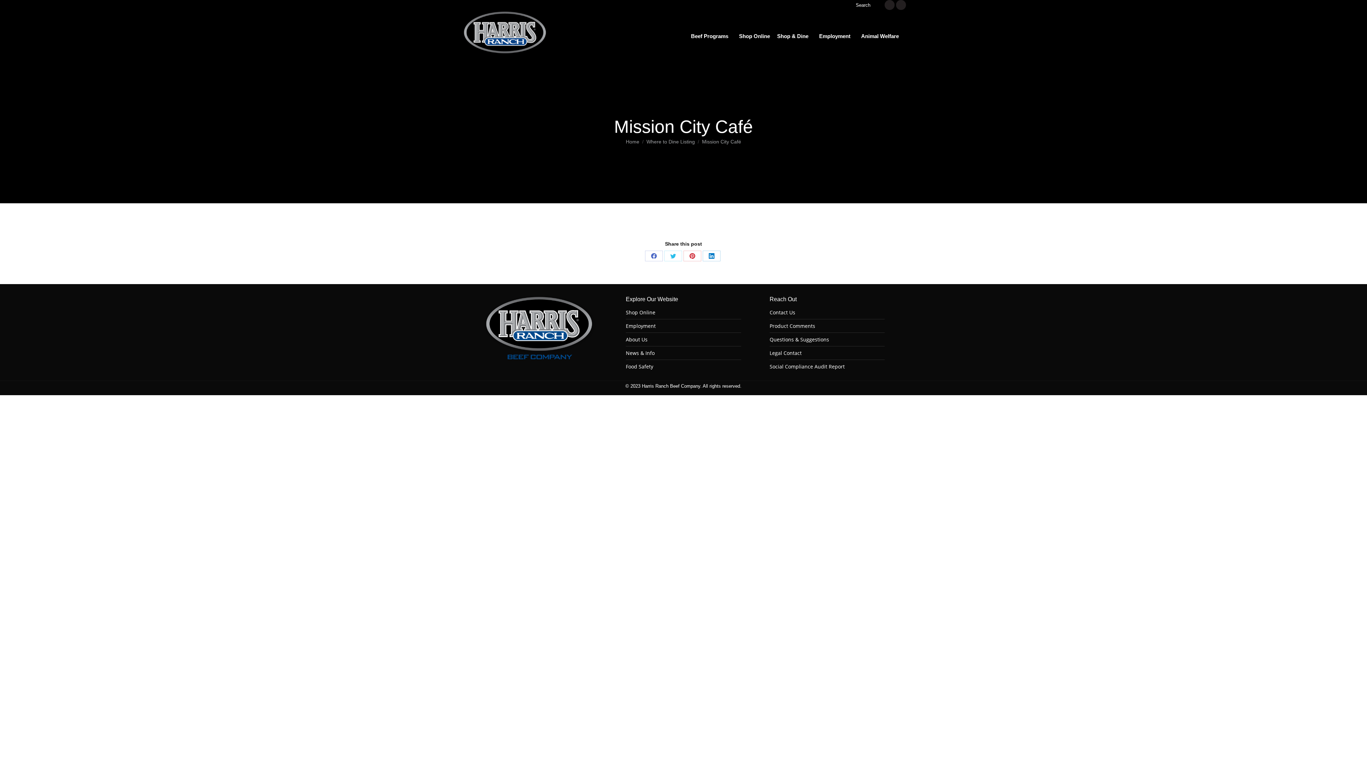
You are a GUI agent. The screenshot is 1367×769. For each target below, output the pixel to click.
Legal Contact (786, 353)
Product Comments (792, 326)
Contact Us (782, 312)
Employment (641, 326)
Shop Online (640, 312)
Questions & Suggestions (799, 339)
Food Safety (639, 366)
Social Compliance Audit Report (807, 366)
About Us (637, 339)
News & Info (640, 353)
